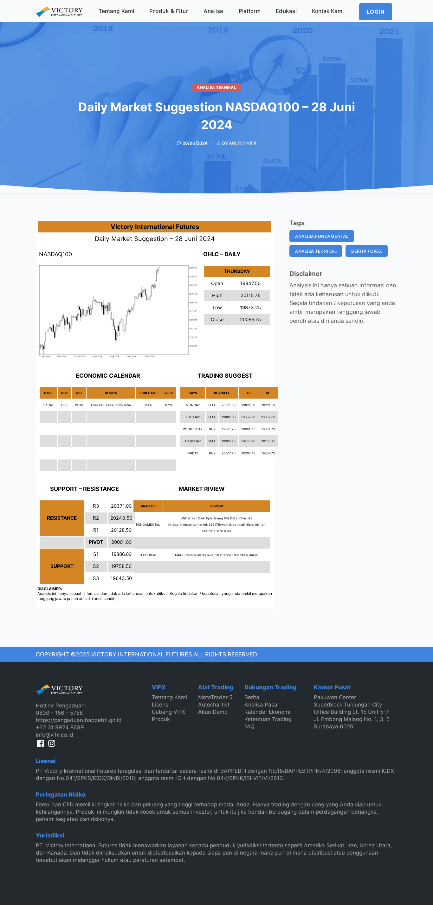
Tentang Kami (116, 11)
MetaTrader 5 (215, 697)
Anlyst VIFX (242, 143)
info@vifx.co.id (54, 735)
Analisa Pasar (261, 704)
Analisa (213, 11)
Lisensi (161, 704)
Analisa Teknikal (216, 87)
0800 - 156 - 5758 (59, 713)
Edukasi (286, 11)
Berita (251, 697)
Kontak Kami (328, 11)
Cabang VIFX (168, 712)
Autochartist (213, 704)
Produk (161, 719)
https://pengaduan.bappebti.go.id (79, 720)
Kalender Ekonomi (267, 712)
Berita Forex (366, 251)
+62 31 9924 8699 (60, 727)
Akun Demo (213, 712)
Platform (250, 11)
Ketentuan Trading (267, 719)
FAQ (249, 726)
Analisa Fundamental (321, 236)
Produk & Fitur (168, 11)
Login (376, 12)
